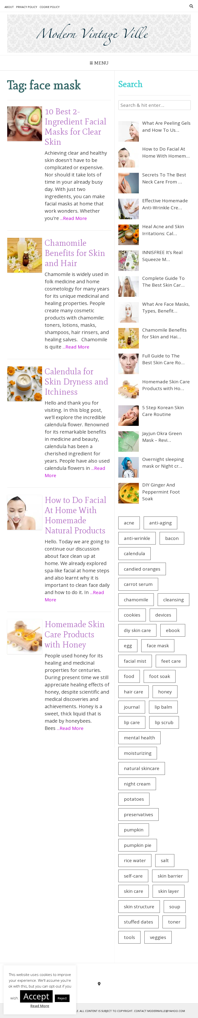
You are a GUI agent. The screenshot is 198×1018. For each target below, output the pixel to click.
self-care (133, 876)
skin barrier (170, 876)
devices (163, 615)
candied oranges (142, 569)
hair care (133, 692)
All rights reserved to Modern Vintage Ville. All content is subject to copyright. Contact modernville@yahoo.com (99, 1011)
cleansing (173, 599)
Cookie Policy (50, 7)
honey (165, 692)
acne (129, 523)
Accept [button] (36, 996)
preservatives (138, 814)
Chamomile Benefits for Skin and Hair (75, 253)
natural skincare (141, 768)
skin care (133, 891)
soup (174, 906)
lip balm (163, 707)
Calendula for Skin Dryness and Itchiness (76, 381)
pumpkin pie (137, 845)
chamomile (136, 599)
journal (132, 707)
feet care (171, 661)
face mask (158, 645)
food (129, 676)
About (9, 7)
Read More (39, 1005)
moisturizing (137, 753)
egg (128, 645)
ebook (173, 630)
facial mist (135, 661)
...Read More (73, 218)
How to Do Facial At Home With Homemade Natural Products (75, 515)
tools (129, 937)
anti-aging (160, 523)
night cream (137, 784)
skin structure (139, 906)
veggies (158, 937)
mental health (139, 737)
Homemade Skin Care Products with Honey (75, 634)
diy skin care (137, 630)
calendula (134, 553)
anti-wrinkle (137, 538)
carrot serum (138, 584)
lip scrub (164, 722)
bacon (172, 538)
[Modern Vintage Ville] (99, 34)
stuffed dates (138, 922)
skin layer (168, 891)
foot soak (159, 676)
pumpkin (133, 830)
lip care (132, 722)
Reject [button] (62, 998)
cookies (132, 615)
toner (174, 922)
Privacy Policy (26, 7)
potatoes (134, 799)
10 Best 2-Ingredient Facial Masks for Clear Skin (75, 126)
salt (165, 860)
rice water (135, 860)
